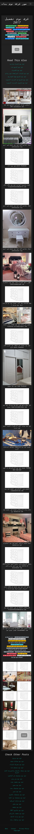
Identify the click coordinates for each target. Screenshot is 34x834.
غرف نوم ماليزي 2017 (17, 810)
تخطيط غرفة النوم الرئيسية (22, 651)
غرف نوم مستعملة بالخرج (17, 794)
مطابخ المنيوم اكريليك (22, 38)
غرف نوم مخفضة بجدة (17, 782)
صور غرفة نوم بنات (13, 4)
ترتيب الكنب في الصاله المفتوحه (17, 650)
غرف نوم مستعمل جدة (17, 767)
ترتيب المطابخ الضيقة (17, 644)
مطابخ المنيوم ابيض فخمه (12, 35)
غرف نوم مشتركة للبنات (17, 764)
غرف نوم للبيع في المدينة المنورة (17, 80)
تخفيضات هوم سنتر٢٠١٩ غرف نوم (17, 642)
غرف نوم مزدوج (17, 758)
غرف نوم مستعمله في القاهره (17, 776)
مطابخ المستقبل (10, 27)
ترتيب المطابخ (9, 637)
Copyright (17, 830)
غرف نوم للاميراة (17, 70)
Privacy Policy (24, 828)
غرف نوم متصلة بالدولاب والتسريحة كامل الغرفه (17, 771)
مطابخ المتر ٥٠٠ (12, 33)
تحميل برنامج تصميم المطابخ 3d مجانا (17, 648)
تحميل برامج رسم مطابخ (9, 655)
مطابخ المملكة (25, 35)
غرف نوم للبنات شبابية (17, 64)
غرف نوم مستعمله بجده (17, 788)
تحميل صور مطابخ (22, 653)
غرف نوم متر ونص (17, 779)
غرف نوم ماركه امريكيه (17, 801)
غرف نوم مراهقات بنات (17, 820)
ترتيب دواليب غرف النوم (24, 655)
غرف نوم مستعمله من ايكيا (17, 798)
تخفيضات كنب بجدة (9, 651)
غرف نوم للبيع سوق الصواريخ (17, 76)
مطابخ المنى (11, 36)
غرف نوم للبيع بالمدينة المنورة (17, 83)
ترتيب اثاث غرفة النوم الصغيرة (17, 640)
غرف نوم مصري (17, 785)
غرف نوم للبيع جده (17, 67)
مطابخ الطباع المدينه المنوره (21, 29)
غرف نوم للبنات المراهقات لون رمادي (17, 73)
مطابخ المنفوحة (22, 33)
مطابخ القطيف (10, 31)
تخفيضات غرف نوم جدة (17, 657)
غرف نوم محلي (17, 804)
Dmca (6, 828)
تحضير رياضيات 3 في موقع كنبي (17, 639)
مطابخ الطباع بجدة (21, 36)
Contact (13, 828)
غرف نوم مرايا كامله (17, 816)
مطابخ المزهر (8, 29)
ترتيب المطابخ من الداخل (22, 637)
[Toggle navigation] (30, 3)
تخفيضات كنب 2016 (11, 653)
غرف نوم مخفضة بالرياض (17, 813)
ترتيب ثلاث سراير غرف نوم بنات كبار (17, 646)
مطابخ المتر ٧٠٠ (9, 38)
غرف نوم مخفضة (17, 807)
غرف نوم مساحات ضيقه (17, 761)
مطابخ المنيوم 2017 (11, 25)
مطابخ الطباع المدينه (22, 27)
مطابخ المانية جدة (23, 25)
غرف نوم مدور (17, 791)
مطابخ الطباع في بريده (21, 31)
